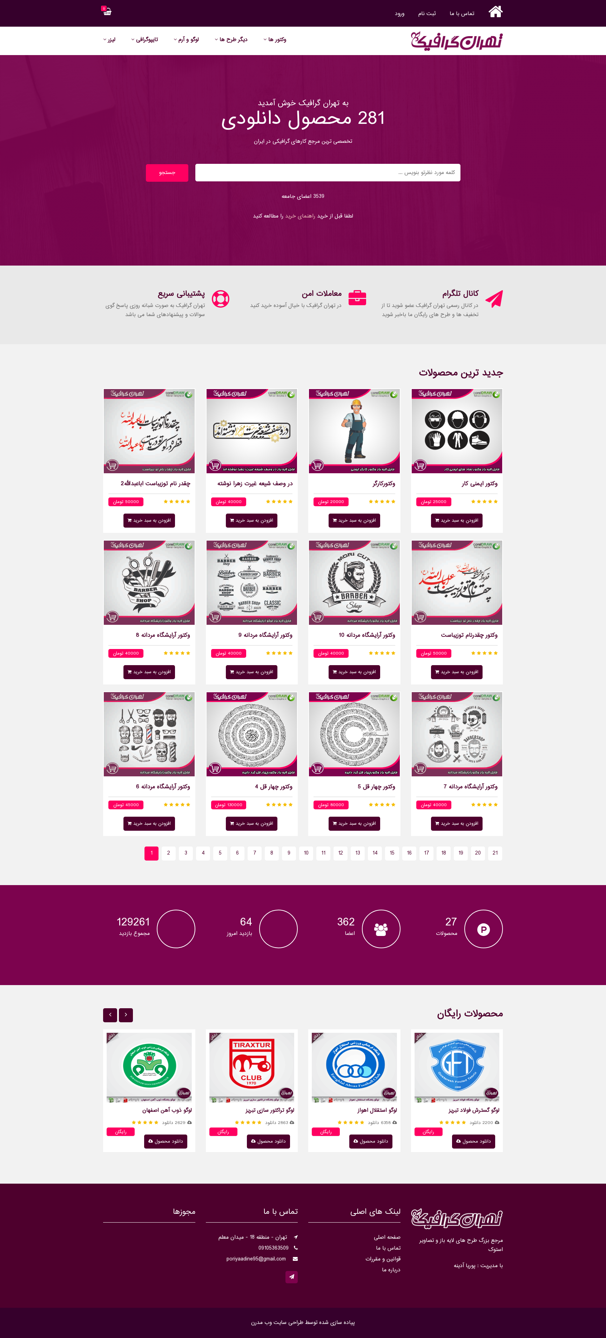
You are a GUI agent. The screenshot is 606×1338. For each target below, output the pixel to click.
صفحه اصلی (387, 1237)
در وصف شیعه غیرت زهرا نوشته (254, 484)
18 (443, 853)
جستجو (167, 173)
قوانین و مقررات (382, 1259)
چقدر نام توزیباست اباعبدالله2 (155, 484)
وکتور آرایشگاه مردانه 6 (163, 787)
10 (306, 853)
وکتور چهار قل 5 (376, 787)
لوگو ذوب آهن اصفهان (167, 1110)
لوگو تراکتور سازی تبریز (270, 1110)
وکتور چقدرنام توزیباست (469, 636)
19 (460, 853)
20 (478, 853)
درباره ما (391, 1270)
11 (323, 853)
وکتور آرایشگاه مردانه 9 (265, 636)
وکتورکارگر (384, 484)
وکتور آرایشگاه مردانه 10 (367, 636)
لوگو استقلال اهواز (377, 1110)
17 (426, 853)
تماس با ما (462, 14)
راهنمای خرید (300, 216)
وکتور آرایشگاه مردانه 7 (471, 787)
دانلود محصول (476, 1141)
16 (409, 853)
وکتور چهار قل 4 (273, 787)
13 (357, 853)
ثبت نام (427, 14)
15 (392, 853)
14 (375, 853)
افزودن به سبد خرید (458, 520)
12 (340, 853)
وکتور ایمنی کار (480, 484)
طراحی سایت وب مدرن (277, 1322)
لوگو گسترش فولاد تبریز (474, 1110)
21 (495, 853)
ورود (399, 14)
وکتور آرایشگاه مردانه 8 (163, 636)
